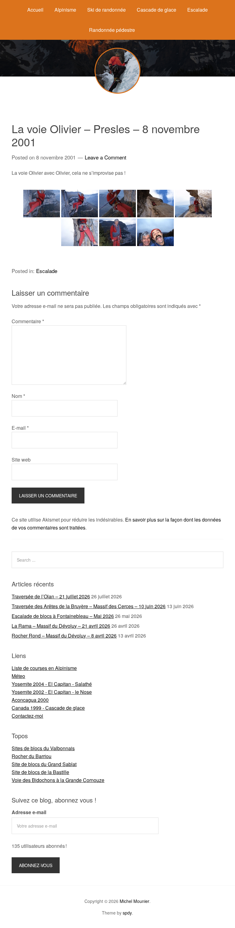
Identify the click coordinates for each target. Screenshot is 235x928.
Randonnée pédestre (112, 29)
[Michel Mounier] (117, 91)
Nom (18, 395)
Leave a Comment (105, 157)
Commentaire (28, 321)
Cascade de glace (156, 9)
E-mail (20, 427)
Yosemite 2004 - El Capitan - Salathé (52, 683)
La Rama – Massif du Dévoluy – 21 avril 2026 (61, 625)
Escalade (197, 9)
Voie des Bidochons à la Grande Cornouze (58, 780)
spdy (127, 913)
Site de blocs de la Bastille (40, 772)
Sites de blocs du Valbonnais (43, 748)
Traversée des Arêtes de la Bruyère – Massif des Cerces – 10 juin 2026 (89, 606)
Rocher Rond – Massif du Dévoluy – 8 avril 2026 (64, 635)
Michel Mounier (134, 901)
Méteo (18, 675)
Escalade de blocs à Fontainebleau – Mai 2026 (63, 615)
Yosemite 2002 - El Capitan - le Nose (52, 691)
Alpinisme (65, 9)
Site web (21, 459)
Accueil (35, 9)
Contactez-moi (27, 715)
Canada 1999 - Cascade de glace (48, 707)
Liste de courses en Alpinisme (44, 668)
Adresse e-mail (29, 812)
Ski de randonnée (106, 9)
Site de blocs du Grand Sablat (44, 764)
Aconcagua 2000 (30, 699)
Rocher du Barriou (31, 756)
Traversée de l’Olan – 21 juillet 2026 (51, 596)
